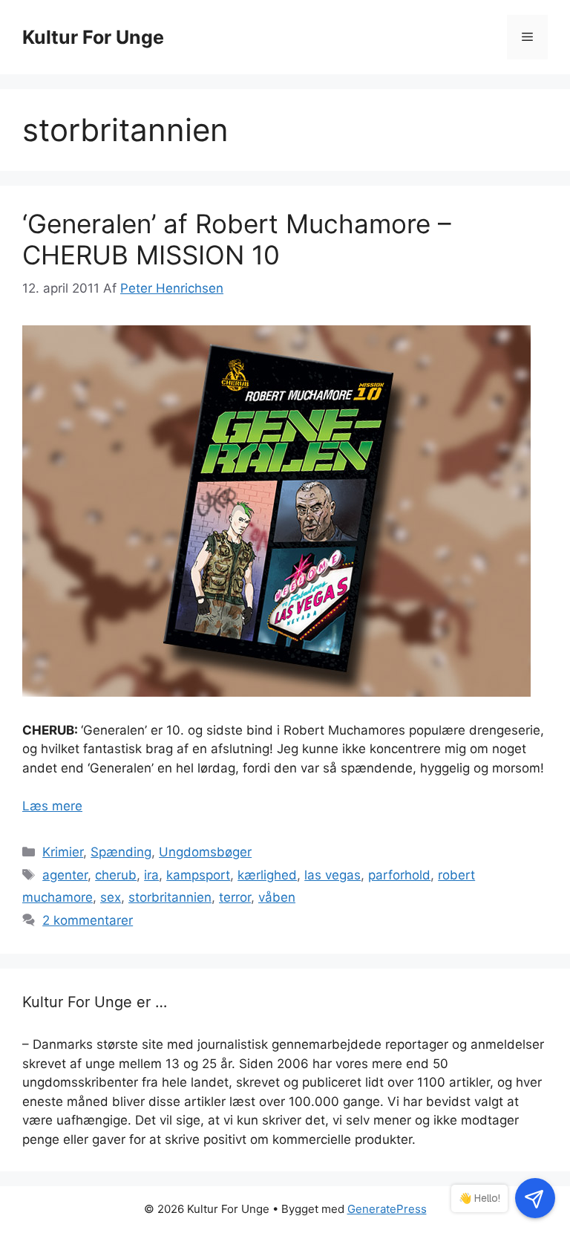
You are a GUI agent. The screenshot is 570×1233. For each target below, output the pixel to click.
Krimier (62, 852)
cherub (116, 875)
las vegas (332, 875)
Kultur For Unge (93, 37)
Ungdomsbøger (205, 852)
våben (276, 897)
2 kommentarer (87, 920)
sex (110, 897)
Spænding (121, 852)
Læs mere (52, 805)
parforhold (399, 875)
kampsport (198, 875)
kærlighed (267, 875)
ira (151, 875)
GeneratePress (387, 1209)
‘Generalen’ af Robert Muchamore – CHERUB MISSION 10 (236, 239)
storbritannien (170, 897)
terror (235, 897)
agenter (65, 875)
